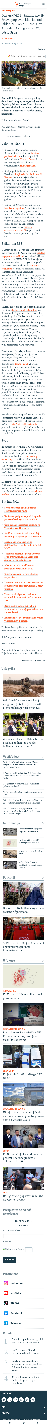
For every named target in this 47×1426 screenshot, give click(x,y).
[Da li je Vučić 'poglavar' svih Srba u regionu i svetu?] (23, 1178)
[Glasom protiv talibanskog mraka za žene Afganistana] (23, 893)
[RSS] (27, 1399)
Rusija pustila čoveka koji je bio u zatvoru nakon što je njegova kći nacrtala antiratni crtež (23, 609)
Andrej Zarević (8, 39)
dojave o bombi (22, 364)
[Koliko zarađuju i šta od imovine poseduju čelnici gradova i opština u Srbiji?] (23, 1136)
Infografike (9, 991)
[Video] (10, 1423)
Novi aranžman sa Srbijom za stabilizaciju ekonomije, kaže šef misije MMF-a (23, 545)
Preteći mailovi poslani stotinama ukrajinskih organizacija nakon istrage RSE (22, 597)
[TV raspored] (32, 1399)
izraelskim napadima (14, 208)
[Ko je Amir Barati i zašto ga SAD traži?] (23, 1056)
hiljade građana (27, 166)
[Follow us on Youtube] (15, 1399)
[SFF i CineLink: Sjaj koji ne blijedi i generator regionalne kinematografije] (23, 928)
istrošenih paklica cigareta (24, 424)
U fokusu (9, 960)
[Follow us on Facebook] (4, 1399)
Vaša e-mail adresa (12, 1231)
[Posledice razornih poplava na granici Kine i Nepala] (10, 832)
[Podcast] (23, 1423)
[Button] (41, 49)
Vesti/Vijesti (11, 757)
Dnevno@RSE (8, 11)
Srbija (6, 1151)
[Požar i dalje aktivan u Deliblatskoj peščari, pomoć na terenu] (10, 865)
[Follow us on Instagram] (21, 1399)
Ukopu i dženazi (27, 159)
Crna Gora (8, 1071)
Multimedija (11, 823)
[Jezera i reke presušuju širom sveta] (10, 854)
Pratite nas (10, 1260)
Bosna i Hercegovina (14, 1029)
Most (6, 1193)
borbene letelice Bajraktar (24, 310)
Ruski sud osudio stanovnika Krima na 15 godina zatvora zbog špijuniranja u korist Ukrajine (23, 586)
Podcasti (9, 877)
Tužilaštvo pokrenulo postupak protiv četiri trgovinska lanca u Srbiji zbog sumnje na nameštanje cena (22, 557)
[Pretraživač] (37, 1423)
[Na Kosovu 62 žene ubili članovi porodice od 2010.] (10, 843)
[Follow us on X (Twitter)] (9, 1399)
